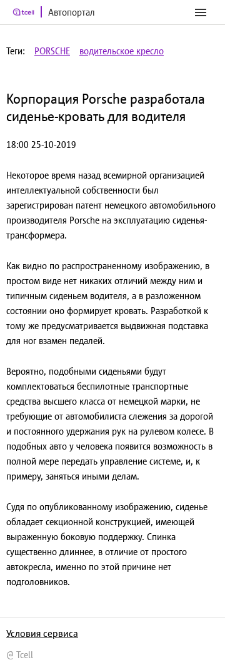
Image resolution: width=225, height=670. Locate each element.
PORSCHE (52, 51)
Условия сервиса (42, 633)
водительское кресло (121, 51)
